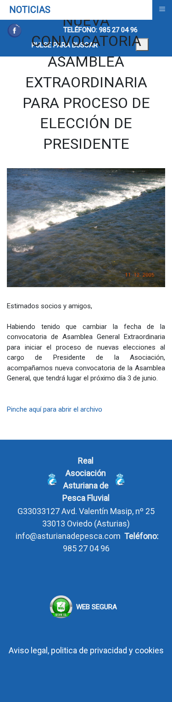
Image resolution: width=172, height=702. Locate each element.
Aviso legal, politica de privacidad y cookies (86, 650)
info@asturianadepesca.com (68, 536)
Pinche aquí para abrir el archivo (54, 409)
